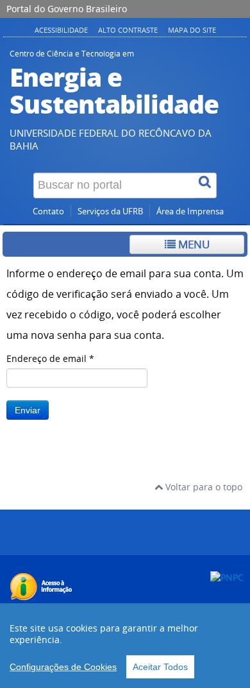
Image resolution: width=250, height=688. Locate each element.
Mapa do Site (192, 30)
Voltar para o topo (202, 487)
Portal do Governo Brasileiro (66, 9)
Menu (193, 244)
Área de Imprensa (190, 211)
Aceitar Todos (160, 667)
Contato (48, 211)
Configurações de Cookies (63, 667)
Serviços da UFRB (110, 211)
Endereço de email (50, 358)
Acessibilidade (61, 30)
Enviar (27, 410)
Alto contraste (128, 30)
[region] (125, 645)
